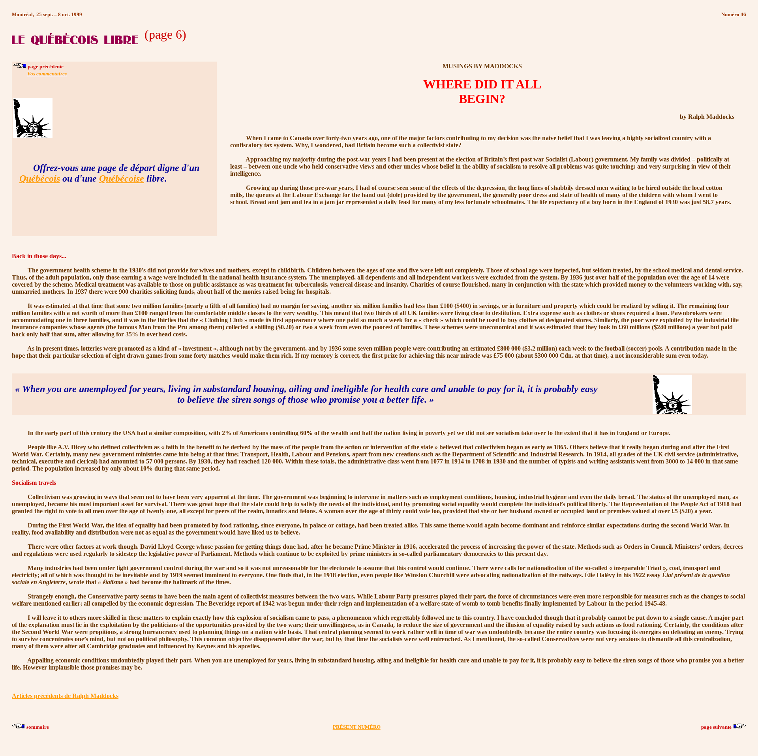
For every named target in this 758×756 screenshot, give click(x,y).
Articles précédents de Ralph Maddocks (65, 695)
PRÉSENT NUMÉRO (357, 727)
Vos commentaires (47, 74)
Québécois (39, 178)
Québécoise (121, 178)
